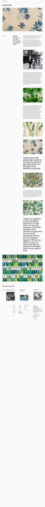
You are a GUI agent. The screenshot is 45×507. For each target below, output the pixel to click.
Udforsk (19, 307)
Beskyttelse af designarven (20, 312)
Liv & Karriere (26, 305)
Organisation (15, 310)
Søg (13, 315)
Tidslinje (25, 307)
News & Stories (26, 310)
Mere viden (20, 305)
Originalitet (20, 310)
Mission (14, 311)
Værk (13, 305)
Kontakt (34, 305)
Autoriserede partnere (21, 313)
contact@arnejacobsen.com (36, 313)
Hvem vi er (14, 312)
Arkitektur (14, 307)
